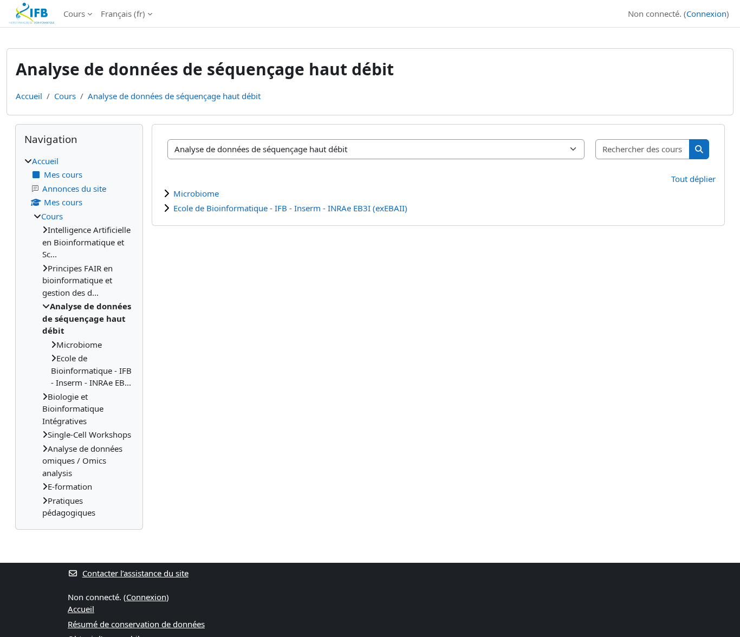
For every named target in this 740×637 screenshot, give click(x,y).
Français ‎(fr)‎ (123, 13)
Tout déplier (693, 178)
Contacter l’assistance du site (135, 573)
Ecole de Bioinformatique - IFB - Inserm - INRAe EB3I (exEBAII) (290, 208)
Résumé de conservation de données (136, 624)
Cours (74, 13)
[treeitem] (79, 337)
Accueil (29, 95)
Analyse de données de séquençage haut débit (174, 95)
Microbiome (196, 193)
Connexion (706, 13)
